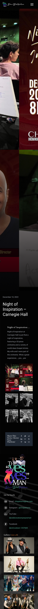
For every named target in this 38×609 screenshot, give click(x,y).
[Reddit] (29, 436)
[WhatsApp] (25, 439)
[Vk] (25, 442)
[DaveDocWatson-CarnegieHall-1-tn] (26, 394)
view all (14, 535)
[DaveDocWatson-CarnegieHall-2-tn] (11, 394)
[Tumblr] (29, 439)
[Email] (29, 442)
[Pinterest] (21, 442)
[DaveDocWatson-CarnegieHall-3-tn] (11, 410)
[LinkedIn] (21, 439)
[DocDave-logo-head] (13, 2)
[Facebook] (21, 436)
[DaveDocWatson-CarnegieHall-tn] (26, 410)
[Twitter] (25, 436)
